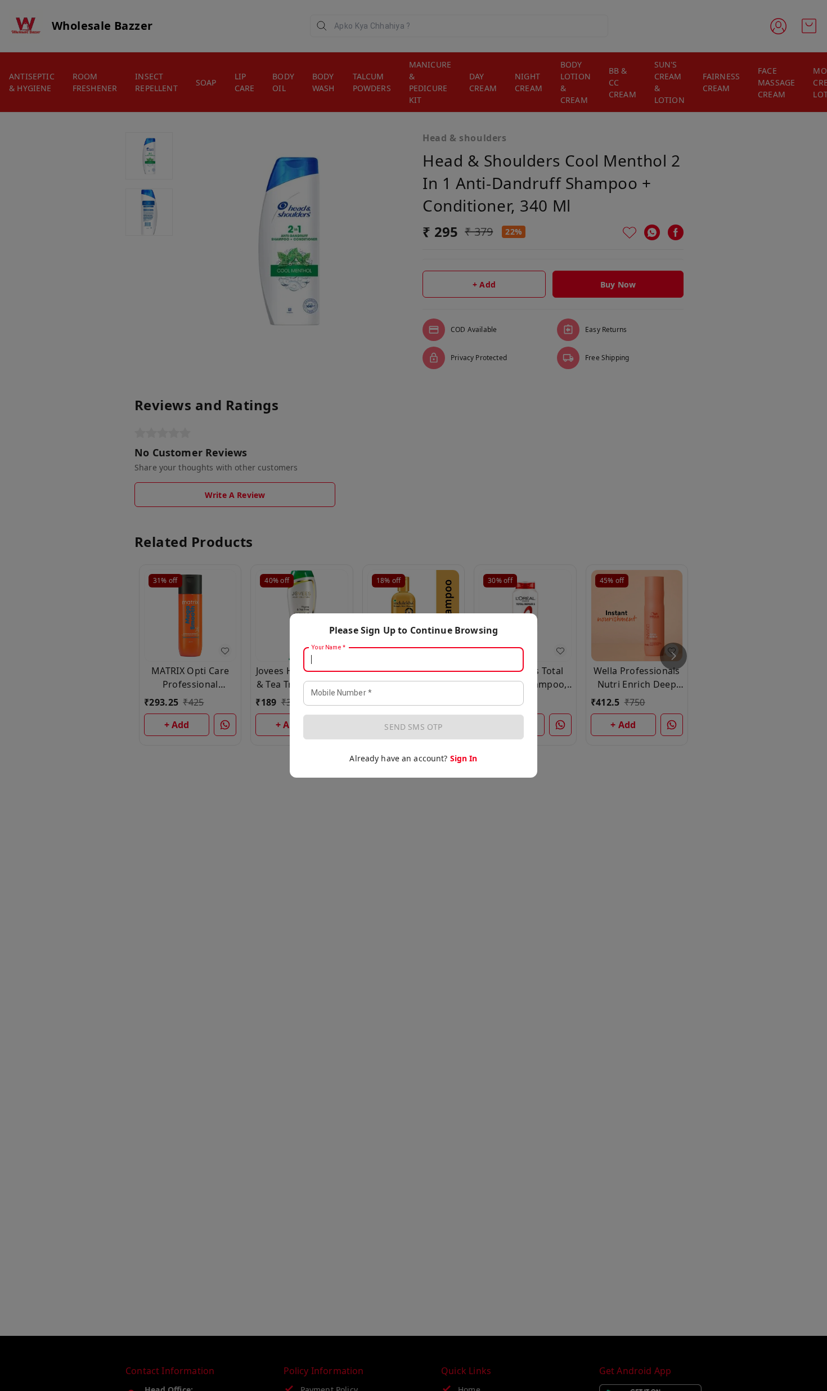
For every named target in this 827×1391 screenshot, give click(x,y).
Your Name (328, 647)
